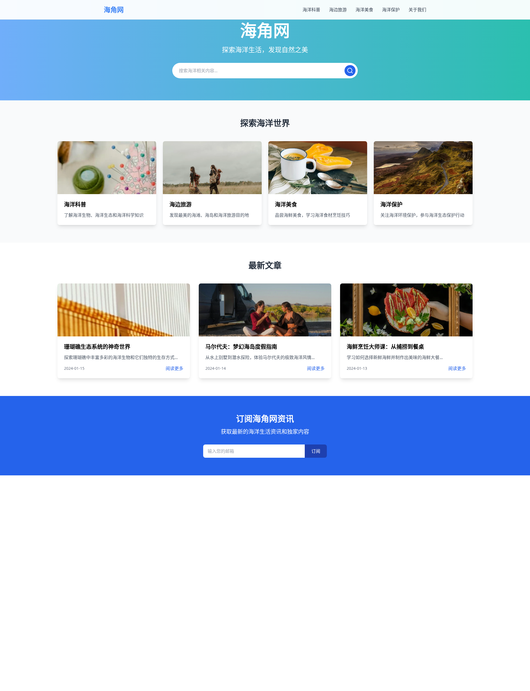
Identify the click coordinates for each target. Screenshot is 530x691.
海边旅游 (338, 10)
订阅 (315, 451)
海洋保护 (391, 10)
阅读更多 (174, 368)
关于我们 (417, 10)
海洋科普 (311, 10)
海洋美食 (364, 10)
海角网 (114, 9)
